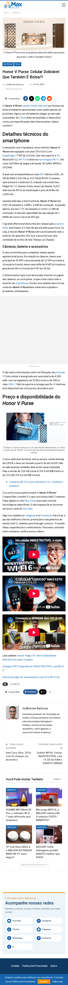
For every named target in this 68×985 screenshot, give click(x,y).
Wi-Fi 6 (23, 159)
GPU (42, 174)
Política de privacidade (35, 966)
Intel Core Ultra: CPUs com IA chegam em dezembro (18, 756)
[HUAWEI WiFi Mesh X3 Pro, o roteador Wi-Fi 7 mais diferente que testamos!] (19, 797)
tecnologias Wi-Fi (49, 159)
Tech (17, 64)
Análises (11, 790)
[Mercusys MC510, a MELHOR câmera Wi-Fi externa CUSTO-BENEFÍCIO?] (49, 797)
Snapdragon (9, 155)
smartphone (21, 283)
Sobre (53, 966)
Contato (15, 966)
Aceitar (44, 981)
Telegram (30, 515)
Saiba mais (57, 981)
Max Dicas (30, 500)
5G (58, 155)
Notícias (8, 64)
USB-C (12, 384)
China (22, 117)
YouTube (27, 508)
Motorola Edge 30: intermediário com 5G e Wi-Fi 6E (31, 677)
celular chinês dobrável (35, 105)
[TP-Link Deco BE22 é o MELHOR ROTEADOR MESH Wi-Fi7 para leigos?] (19, 834)
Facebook (46, 515)
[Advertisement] (34, 330)
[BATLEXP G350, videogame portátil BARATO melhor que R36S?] (49, 834)
